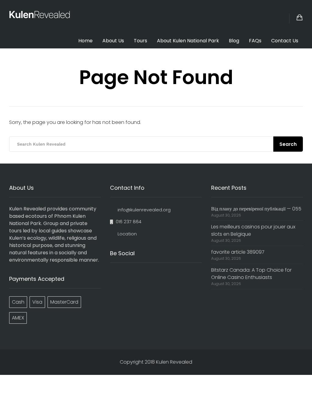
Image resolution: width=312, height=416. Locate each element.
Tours (140, 40)
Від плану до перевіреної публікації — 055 (256, 208)
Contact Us (284, 40)
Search (288, 144)
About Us (113, 40)
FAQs (255, 40)
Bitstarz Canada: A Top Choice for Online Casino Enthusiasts (251, 273)
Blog (234, 40)
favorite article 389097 (237, 252)
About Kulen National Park (188, 40)
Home (85, 40)
